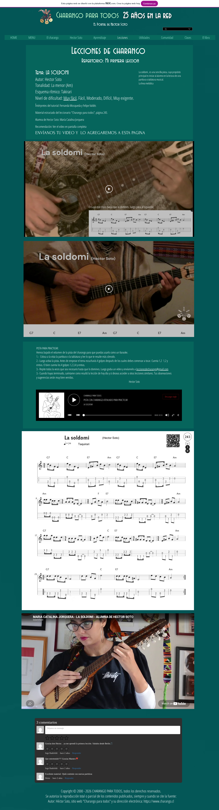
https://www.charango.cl (159, 801)
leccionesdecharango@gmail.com (152, 369)
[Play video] (109, 189)
